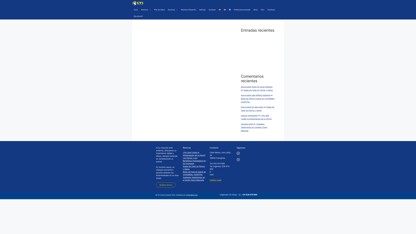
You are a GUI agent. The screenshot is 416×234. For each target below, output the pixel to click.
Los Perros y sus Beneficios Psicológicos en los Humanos (194, 161)
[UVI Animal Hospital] (138, 3)
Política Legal (215, 180)
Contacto (212, 10)
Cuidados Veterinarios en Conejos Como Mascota (254, 127)
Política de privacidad (242, 10)
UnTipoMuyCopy (192, 195)
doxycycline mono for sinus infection (257, 87)
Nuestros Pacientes (188, 10)
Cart (262, 10)
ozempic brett (247, 124)
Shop (256, 10)
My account (138, 16)
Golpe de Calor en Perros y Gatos (255, 49)
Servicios (171, 10)
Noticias (202, 10)
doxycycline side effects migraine (255, 95)
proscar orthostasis (249, 116)
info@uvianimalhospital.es (225, 175)
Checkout (271, 10)
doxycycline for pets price (252, 107)
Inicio (136, 10)
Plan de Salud (159, 10)
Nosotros (144, 10)
